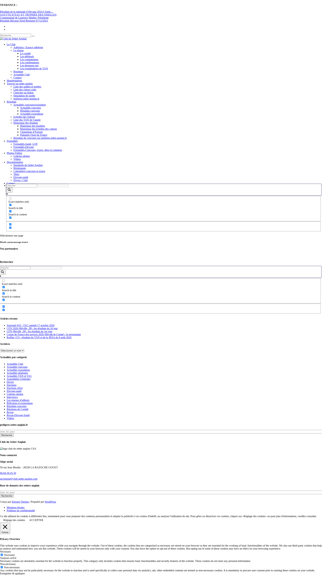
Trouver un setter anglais (20, 83)
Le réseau (18, 50)
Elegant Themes (20, 501)
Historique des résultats (25, 122)
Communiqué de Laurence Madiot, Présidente (24, 17)
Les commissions (29, 59)
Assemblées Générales (19, 379)
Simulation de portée (24, 95)
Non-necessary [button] (8, 564)
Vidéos (17, 159)
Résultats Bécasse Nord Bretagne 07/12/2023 (24, 20)
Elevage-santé (20, 177)
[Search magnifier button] (9, 190)
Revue (10, 412)
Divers (10, 382)
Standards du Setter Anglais (28, 165)
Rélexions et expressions (20, 403)
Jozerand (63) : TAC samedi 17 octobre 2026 (31, 325)
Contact (17, 77)
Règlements (19, 168)
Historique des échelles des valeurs (38, 128)
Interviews (12, 397)
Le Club (11, 44)
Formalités (12, 141)
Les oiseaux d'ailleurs (18, 400)
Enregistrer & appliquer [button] (12, 573)
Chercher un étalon (23, 92)
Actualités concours (30, 107)
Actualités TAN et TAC (19, 376)
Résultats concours (30, 110)
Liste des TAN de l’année (27, 119)
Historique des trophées (32, 125)
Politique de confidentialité (21, 510)
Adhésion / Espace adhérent (28, 47)
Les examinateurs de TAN (34, 68)
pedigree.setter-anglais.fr (26, 98)
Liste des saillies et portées (27, 86)
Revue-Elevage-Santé (18, 415)
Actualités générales (17, 373)
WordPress (50, 501)
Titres (16, 174)
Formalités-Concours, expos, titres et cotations (37, 150)
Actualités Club (21, 74)
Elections (11, 385)
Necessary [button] (5, 551)
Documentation (15, 162)
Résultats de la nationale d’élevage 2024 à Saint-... (26, 11)
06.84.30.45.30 (8, 473)
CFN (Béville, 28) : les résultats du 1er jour (29, 331)
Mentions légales (15, 507)
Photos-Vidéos (14, 153)
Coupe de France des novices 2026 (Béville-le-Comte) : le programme (44, 334)
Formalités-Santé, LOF (25, 144)
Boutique (18, 71)
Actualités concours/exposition (29, 104)
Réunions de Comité (17, 409)
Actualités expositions (31, 113)
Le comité (25, 53)
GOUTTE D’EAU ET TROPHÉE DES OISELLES (28, 14)
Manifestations (14, 80)
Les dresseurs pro (29, 65)
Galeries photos (21, 156)
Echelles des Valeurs (24, 116)
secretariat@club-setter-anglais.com (18, 478)
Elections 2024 (14, 388)
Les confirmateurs (29, 62)
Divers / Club (20, 180)
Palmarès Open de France (33, 135)
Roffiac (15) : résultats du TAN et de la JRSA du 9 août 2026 (39, 337)
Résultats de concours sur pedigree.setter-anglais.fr (40, 138)
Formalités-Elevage (23, 147)
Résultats (11, 101)
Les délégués (27, 56)
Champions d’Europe (31, 131)
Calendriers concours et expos (29, 171)
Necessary (9, 555)
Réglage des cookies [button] (14, 520)
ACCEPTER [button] (36, 520)
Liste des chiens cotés (24, 89)
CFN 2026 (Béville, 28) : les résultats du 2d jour (32, 328)
